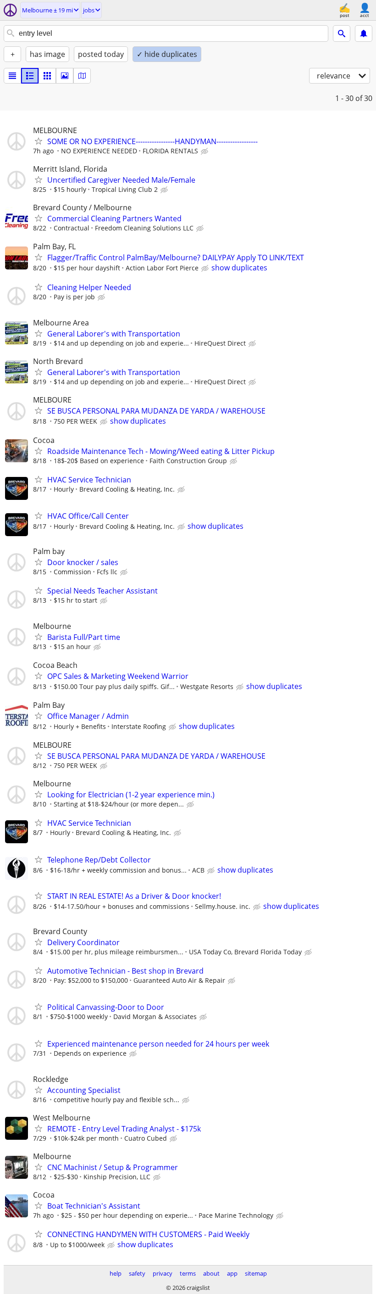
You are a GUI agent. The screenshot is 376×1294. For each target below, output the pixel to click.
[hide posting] (205, 151)
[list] (12, 76)
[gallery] (64, 76)
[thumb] (30, 76)
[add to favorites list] (38, 140)
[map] (82, 76)
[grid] (47, 76)
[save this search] (363, 33)
